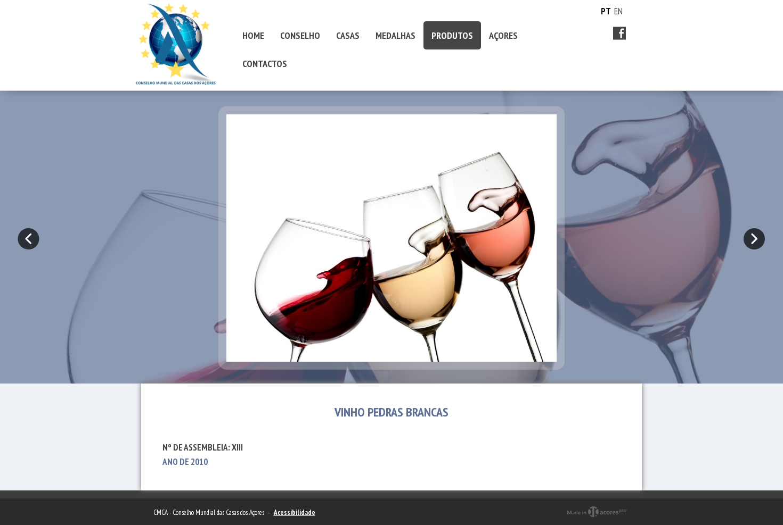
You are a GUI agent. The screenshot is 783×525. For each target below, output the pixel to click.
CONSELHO (300, 35)
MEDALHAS (395, 35)
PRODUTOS (452, 35)
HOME (253, 35)
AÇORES (503, 35)
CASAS (348, 35)
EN (618, 11)
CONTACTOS (264, 63)
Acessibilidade (294, 512)
